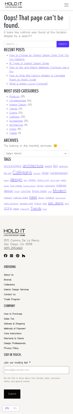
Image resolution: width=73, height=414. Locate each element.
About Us (8, 275)
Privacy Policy (11, 348)
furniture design (29, 186)
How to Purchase (13, 314)
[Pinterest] (17, 256)
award (48, 166)
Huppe (40, 186)
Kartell (17, 191)
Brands (7, 280)
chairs (12, 129)
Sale (44, 204)
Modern (59, 191)
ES (15, 408)
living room (39, 191)
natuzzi (8, 197)
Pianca (37, 204)
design (16, 180)
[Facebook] (5, 256)
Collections (9, 284)
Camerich (37, 173)
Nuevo (41, 198)
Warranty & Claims (14, 338)
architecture (16, 125)
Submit (12, 394)
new (33, 197)
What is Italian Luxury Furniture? (28, 83)
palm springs (60, 198)
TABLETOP (24, 209)
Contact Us (9, 294)
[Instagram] (11, 256)
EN (7, 408)
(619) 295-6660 (13, 248)
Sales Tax (9, 319)
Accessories (16, 121)
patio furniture (11, 204)
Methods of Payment (14, 328)
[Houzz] (23, 256)
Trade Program (12, 299)
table (16, 209)
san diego (55, 203)
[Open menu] (66, 5)
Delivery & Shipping (14, 324)
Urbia (45, 209)
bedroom (63, 166)
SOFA (8, 208)
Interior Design (17, 104)
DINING (32, 180)
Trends (13, 109)
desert (6, 180)
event (63, 180)
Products (14, 96)
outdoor (49, 197)
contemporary (59, 173)
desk (25, 180)
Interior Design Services (16, 289)
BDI (55, 166)
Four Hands (16, 186)
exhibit (6, 186)
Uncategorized (17, 100)
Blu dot (7, 173)
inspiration (50, 186)
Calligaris (14, 117)
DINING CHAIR (43, 180)
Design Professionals (14, 343)
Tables (13, 133)
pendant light (26, 204)
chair (45, 173)
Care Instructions (12, 333)
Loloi (50, 191)
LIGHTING (26, 191)
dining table (55, 180)
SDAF (67, 204)
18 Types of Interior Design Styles (29, 63)
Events (13, 113)
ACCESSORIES (12, 166)
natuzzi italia (20, 197)
